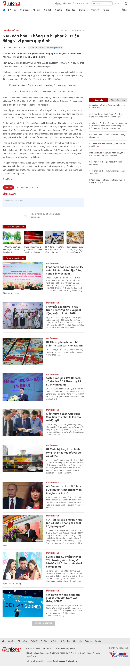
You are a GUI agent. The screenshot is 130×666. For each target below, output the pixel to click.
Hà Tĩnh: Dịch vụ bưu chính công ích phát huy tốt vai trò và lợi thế (64, 453)
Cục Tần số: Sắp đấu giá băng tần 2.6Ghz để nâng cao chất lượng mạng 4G (64, 523)
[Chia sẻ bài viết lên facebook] (4, 47)
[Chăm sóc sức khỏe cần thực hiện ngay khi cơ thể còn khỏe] (76, 237)
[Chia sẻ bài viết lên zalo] (9, 47)
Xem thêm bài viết (43, 623)
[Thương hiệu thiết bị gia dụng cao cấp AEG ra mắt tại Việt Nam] (33, 237)
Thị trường (24, 10)
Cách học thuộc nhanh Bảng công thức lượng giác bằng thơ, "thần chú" (106, 115)
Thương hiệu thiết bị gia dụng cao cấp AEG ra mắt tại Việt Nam (33, 249)
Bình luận (8, 187)
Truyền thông (11, 30)
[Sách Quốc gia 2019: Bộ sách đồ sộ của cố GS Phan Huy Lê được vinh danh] (23, 387)
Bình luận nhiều (118, 100)
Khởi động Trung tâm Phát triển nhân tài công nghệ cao (54, 249)
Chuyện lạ (83, 10)
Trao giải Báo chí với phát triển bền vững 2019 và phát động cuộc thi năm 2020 (63, 310)
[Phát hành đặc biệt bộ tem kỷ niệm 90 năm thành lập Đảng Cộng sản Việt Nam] (23, 276)
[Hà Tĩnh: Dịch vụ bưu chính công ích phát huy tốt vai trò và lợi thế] (23, 458)
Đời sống (12, 10)
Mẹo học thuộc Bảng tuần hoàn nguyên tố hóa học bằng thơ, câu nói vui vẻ (107, 154)
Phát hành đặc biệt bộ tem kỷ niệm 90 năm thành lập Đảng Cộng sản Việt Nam (64, 270)
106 (97, 146)
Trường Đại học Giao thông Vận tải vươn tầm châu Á (11, 249)
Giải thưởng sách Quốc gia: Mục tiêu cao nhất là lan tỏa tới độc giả (63, 417)
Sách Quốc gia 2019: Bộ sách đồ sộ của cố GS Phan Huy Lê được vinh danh (63, 381)
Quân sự (95, 10)
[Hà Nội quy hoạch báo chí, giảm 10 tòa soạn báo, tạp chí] (23, 351)
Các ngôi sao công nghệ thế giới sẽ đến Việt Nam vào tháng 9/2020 (63, 598)
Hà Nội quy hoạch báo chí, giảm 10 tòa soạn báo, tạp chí (64, 344)
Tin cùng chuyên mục (15, 258)
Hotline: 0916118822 (82, 3)
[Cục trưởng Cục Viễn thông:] (23, 566)
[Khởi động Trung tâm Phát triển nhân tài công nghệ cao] (54, 237)
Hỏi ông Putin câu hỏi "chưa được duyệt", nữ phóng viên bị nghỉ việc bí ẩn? (64, 490)
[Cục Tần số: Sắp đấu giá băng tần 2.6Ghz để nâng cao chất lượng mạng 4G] (23, 528)
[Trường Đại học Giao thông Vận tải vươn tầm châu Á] (12, 237)
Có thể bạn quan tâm (15, 226)
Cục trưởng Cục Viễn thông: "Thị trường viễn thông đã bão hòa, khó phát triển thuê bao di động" (64, 561)
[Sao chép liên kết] (20, 47)
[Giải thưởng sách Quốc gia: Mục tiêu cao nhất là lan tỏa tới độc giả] (23, 422)
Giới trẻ (58, 10)
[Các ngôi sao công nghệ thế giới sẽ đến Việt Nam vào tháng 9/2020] (23, 603)
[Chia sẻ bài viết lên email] (15, 47)
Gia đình (47, 10)
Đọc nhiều (99, 100)
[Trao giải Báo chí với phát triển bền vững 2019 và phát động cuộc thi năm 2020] (23, 315)
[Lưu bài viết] (25, 47)
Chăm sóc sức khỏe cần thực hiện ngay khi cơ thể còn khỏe (75, 249)
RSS (125, 10)
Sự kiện (106, 10)
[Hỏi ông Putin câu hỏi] (23, 495)
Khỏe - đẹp (70, 10)
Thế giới (36, 10)
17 (121, 116)
